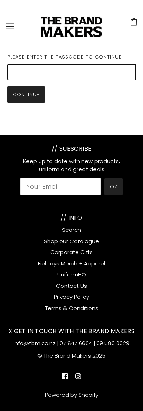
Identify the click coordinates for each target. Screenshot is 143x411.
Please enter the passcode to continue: (65, 56)
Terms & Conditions (71, 308)
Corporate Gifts (71, 252)
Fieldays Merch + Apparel (71, 263)
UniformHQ (71, 274)
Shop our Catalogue (71, 241)
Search (71, 230)
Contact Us (71, 286)
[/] (72, 26)
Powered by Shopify (71, 395)
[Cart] (134, 21)
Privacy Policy (71, 297)
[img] (65, 376)
